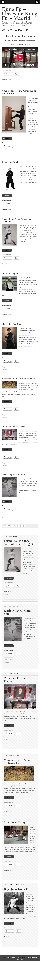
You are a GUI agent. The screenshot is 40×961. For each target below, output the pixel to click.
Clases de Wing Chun (12, 324)
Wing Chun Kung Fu (15, 30)
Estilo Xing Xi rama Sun (13, 474)
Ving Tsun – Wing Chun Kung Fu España (19, 92)
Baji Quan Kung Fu (16, 889)
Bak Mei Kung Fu (10, 273)
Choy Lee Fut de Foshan (13, 427)
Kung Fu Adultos (11, 162)
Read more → (7, 138)
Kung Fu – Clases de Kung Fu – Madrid (19, 13)
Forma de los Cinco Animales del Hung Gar (17, 220)
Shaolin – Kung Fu (16, 822)
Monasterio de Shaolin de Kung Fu (18, 378)
